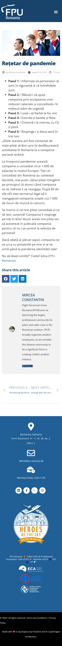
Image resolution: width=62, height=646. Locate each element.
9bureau (32, 636)
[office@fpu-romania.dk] (31, 453)
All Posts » (27, 366)
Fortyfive (37, 631)
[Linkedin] (22, 279)
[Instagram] (42, 490)
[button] (56, 12)
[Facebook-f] (26, 490)
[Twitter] (14, 279)
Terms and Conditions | (37, 617)
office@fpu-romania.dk (31, 460)
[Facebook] (6, 279)
